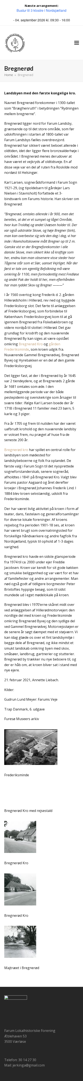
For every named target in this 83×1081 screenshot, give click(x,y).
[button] (76, 42)
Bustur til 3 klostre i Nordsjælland (41, 10)
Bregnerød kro (16, 449)
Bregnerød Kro (31, 344)
